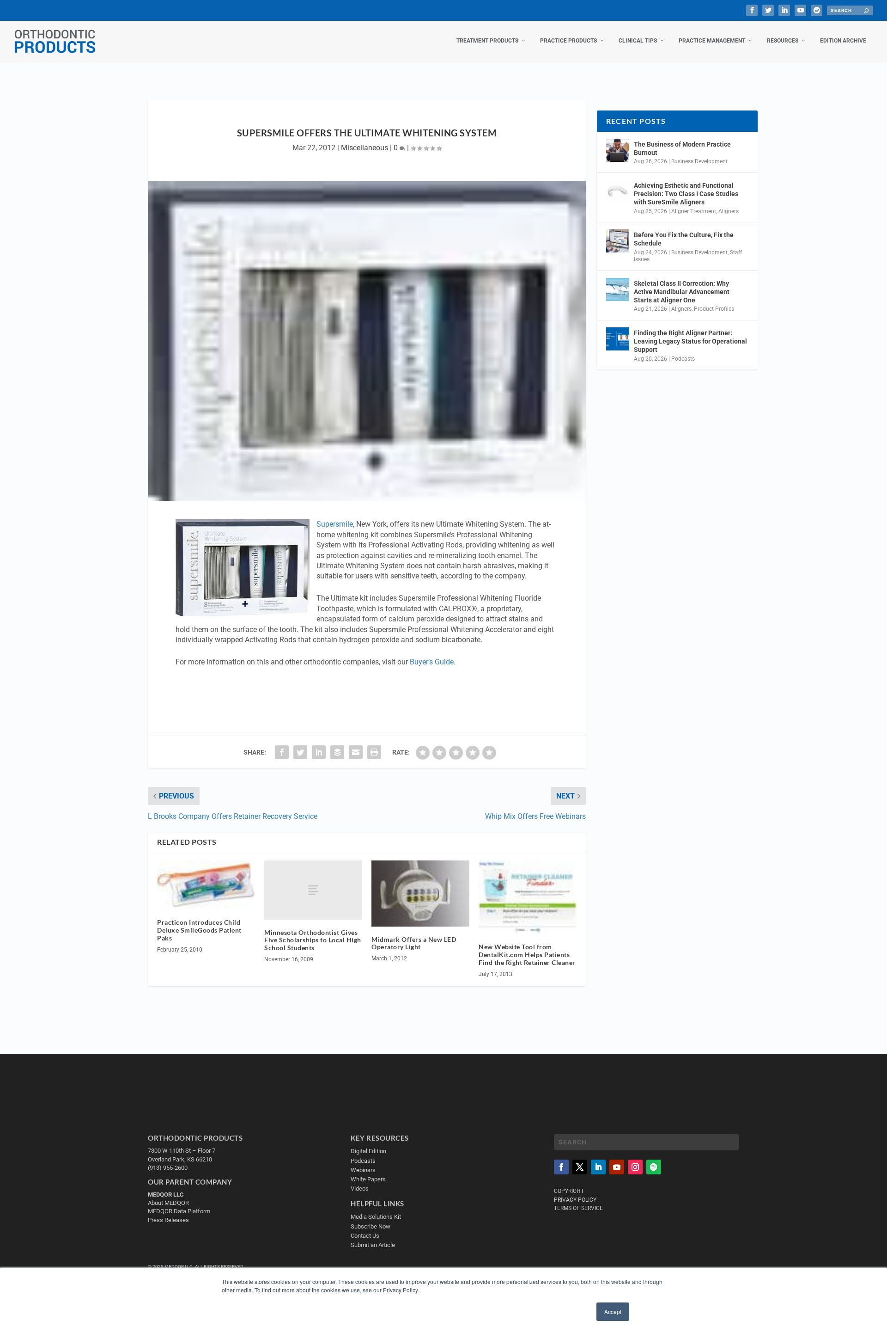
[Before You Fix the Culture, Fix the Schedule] (617, 240)
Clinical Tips (638, 40)
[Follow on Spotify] (653, 1167)
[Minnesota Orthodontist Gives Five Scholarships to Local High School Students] (313, 889)
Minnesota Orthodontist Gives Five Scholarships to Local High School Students (312, 940)
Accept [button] (612, 1311)
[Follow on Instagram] (635, 1167)
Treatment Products (487, 40)
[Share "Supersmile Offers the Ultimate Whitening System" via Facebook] (282, 752)
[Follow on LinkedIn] (598, 1167)
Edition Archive (843, 40)
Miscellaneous (364, 147)
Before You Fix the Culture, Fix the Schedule (684, 239)
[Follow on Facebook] (561, 1167)
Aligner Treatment (693, 211)
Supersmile (334, 524)
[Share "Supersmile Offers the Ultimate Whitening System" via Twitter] (300, 752)
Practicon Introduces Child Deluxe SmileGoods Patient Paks (199, 930)
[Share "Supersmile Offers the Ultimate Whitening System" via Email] (355, 752)
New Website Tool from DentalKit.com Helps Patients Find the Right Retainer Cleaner (527, 954)
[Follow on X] (579, 1167)
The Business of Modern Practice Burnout (682, 148)
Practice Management (712, 40)
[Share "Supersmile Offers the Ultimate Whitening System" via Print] (374, 752)
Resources (782, 40)
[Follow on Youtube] (616, 1167)
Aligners (728, 211)
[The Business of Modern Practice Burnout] (617, 150)
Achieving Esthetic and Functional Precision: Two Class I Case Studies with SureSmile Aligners (686, 194)
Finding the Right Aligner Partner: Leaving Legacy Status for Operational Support (690, 341)
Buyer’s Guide (432, 661)
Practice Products (568, 40)
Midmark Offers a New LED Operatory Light (413, 943)
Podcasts (683, 359)
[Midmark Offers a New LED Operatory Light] (420, 893)
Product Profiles (714, 309)
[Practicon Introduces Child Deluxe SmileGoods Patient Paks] (206, 884)
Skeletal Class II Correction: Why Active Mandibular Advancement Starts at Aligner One (681, 292)
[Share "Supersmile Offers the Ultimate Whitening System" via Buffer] (337, 752)
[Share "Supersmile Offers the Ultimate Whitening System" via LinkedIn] (319, 752)
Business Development (699, 161)
